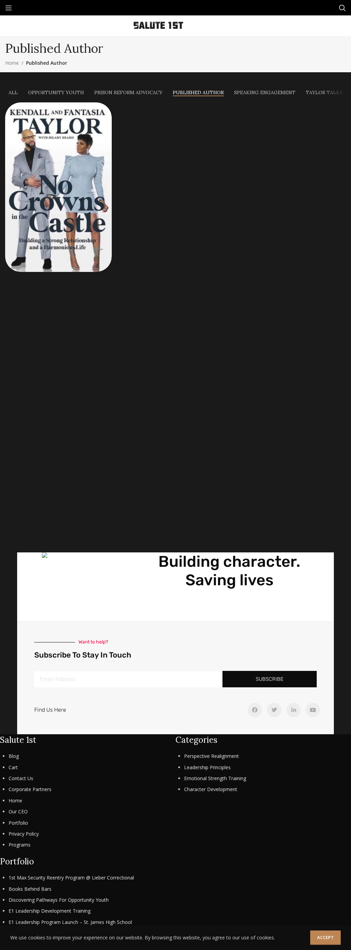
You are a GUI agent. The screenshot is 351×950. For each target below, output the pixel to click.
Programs (20, 844)
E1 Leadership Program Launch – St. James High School (70, 922)
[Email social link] (204, 26)
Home (12, 63)
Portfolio (18, 823)
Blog (14, 756)
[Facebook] (255, 710)
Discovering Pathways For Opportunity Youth (59, 900)
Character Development (210, 789)
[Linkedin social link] (213, 26)
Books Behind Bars (30, 889)
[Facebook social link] (195, 26)
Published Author (46, 63)
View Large (106, 108)
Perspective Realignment (211, 756)
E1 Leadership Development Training (49, 911)
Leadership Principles (207, 767)
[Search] (342, 8)
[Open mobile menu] (8, 8)
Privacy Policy (24, 833)
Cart (13, 767)
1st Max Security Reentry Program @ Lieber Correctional (71, 877)
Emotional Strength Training (215, 778)
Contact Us (21, 778)
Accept (325, 937)
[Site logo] (158, 25)
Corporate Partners (30, 789)
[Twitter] (274, 710)
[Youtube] (313, 710)
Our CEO (18, 811)
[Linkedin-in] (294, 710)
